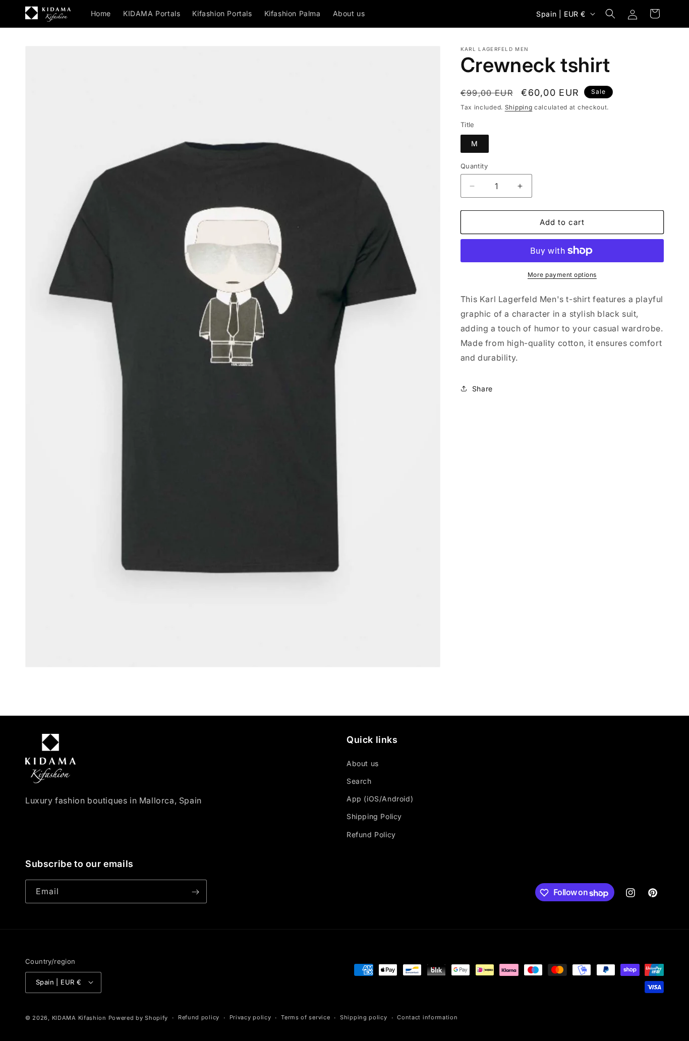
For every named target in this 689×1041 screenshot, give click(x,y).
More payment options (562, 274)
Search (359, 781)
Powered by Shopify (138, 1017)
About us (363, 763)
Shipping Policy (374, 816)
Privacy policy (250, 1017)
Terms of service (305, 1017)
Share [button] (482, 388)
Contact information (427, 1017)
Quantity (474, 166)
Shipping (519, 107)
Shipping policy (363, 1017)
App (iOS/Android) (380, 798)
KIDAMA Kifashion (79, 1017)
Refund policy (198, 1017)
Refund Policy (371, 834)
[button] (610, 14)
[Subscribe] (195, 892)
